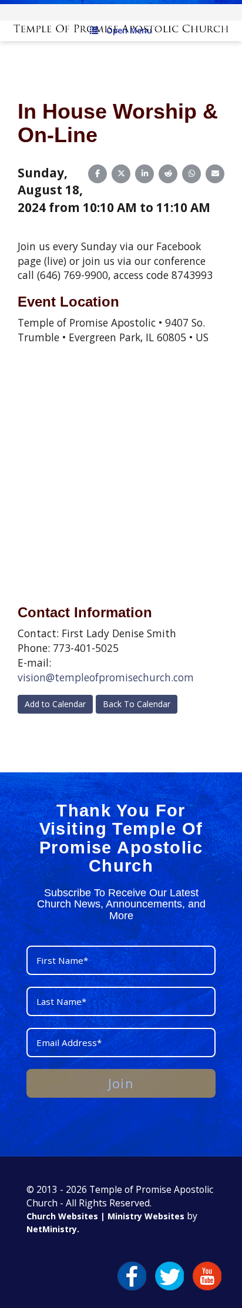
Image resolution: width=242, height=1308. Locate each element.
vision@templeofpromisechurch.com (106, 677)
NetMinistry (51, 1229)
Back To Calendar (136, 704)
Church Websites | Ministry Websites (106, 1216)
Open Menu (129, 30)
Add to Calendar (55, 704)
